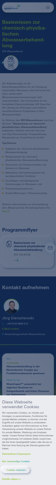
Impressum (24, 454)
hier (4, 211)
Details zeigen (10, 479)
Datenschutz (9, 454)
